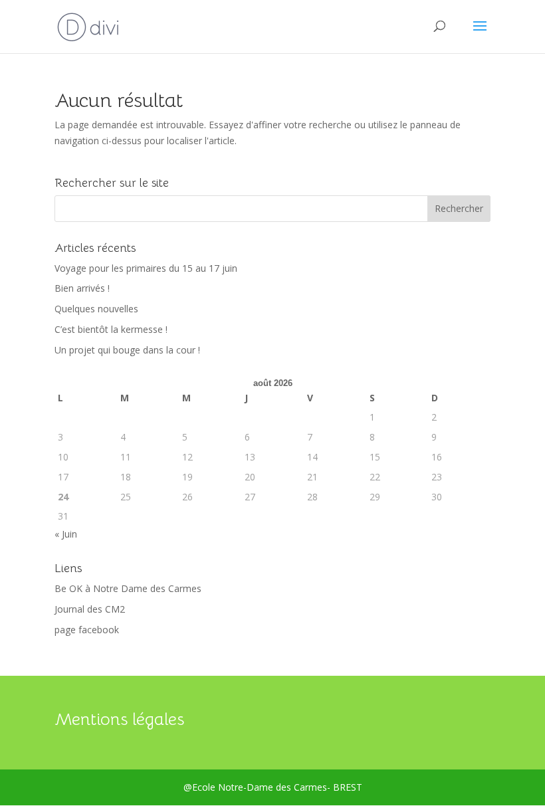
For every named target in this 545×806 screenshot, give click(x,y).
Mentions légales (119, 719)
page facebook (86, 629)
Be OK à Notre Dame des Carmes (127, 588)
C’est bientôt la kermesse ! (110, 329)
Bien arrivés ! (82, 288)
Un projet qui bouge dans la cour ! (127, 350)
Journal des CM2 (89, 609)
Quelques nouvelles (96, 308)
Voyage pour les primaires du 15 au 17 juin (145, 268)
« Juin (65, 534)
